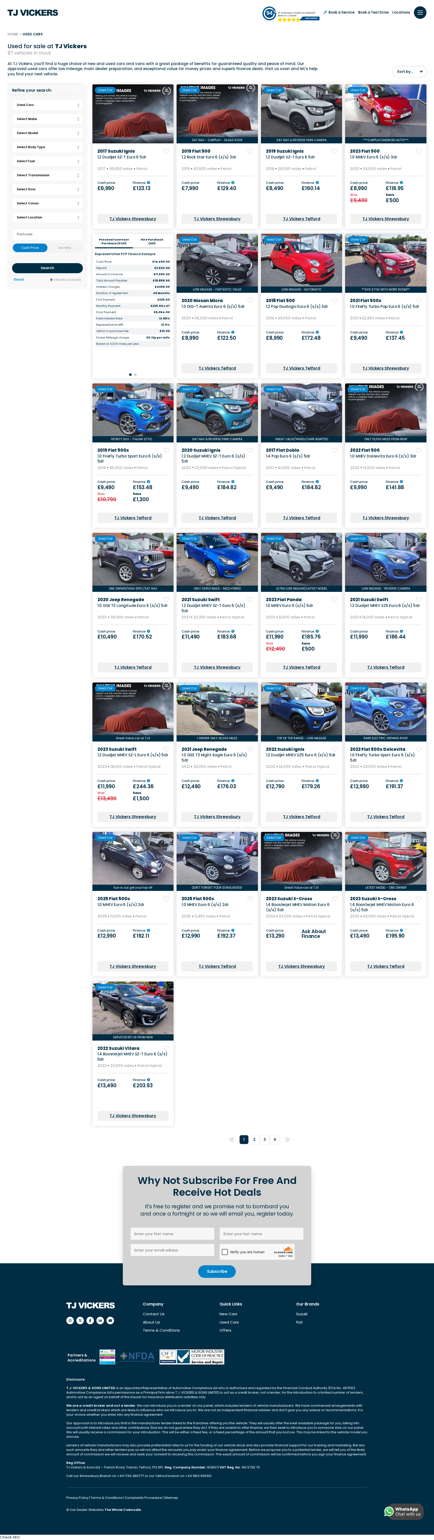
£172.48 (311, 337)
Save (390, 195)
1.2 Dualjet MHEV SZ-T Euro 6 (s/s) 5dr (213, 458)
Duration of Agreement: (112, 293)
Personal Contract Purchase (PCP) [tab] (114, 241)
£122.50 (226, 337)
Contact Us (154, 1314)
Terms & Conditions (161, 1330)
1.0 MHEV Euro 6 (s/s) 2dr (120, 904)
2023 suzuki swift (117, 749)
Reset (19, 280)
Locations (401, 12)
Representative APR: (110, 325)
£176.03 (226, 786)
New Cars (228, 1314)
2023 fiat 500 (365, 151)
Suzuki (301, 1314)
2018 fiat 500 (280, 301)
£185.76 (311, 636)
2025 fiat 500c (113, 899)
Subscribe (217, 1271)
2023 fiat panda (284, 600)
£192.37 (226, 935)
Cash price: (106, 183)
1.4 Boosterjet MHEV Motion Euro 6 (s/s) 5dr (298, 907)
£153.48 (142, 487)
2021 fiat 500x (366, 301)
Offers (225, 1330)
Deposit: (101, 268)
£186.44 (396, 636)
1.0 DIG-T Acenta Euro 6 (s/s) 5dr (213, 306)
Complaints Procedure (144, 1497)
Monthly (65, 248)
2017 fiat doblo (282, 450)
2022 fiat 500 (365, 450)
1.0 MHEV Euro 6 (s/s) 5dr (289, 605)
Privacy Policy (77, 1497)
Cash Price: (104, 262)
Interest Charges (108, 287)
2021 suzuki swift (201, 600)
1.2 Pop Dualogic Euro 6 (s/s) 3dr (297, 306)
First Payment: (106, 300)
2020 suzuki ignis (201, 450)
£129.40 (226, 188)
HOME (13, 34)
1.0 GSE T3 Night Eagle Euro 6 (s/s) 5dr (214, 757)
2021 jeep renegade (204, 749)
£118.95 (395, 188)
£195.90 (395, 935)
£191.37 (394, 786)
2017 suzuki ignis (116, 151)
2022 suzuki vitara (118, 1048)
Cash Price (30, 248)
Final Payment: (106, 312)
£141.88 (395, 487)
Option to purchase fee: (112, 331)
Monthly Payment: (108, 306)
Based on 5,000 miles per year (117, 344)
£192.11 (141, 935)
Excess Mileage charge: (112, 337)
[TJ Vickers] (33, 13)
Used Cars (229, 1322)
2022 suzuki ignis (285, 749)
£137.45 (395, 337)
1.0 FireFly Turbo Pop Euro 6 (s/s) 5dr (384, 306)
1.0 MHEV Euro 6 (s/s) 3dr (373, 157)
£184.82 (227, 487)
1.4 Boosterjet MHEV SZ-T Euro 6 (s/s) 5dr (132, 1056)
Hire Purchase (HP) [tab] (152, 241)
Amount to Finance (109, 274)
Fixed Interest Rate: (109, 318)
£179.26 (311, 786)
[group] (133, 113)
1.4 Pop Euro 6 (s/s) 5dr (288, 456)
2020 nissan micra (202, 301)
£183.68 (226, 636)
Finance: (140, 183)
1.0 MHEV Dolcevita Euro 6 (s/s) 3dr (383, 456)
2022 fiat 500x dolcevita (377, 749)
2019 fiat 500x (113, 450)
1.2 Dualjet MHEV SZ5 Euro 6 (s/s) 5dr (385, 605)
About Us (151, 1322)
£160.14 (311, 188)
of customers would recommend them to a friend (296, 14)
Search (47, 267)
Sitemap (171, 1497)
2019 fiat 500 (196, 151)
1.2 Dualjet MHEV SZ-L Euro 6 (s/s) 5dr (132, 755)
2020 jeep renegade (120, 600)
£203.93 (142, 1085)
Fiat (299, 1322)
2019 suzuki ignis (285, 151)
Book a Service (341, 12)
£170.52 (142, 636)
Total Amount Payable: (111, 280)
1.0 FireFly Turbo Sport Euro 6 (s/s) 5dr (129, 458)
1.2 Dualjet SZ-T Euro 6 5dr (121, 157)
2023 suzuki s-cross (289, 899)
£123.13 (141, 188)
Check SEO (10, 1537)
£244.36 (143, 786)
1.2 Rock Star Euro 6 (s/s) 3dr (209, 157)
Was (354, 195)
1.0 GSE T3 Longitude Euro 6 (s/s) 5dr (132, 605)
